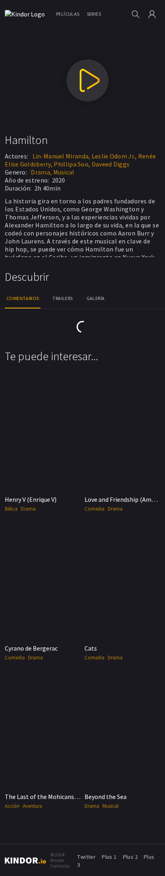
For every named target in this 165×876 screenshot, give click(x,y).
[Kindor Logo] (27, 14)
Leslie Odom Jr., (114, 156)
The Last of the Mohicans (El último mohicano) (69, 797)
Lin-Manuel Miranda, (61, 156)
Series (94, 14)
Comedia (95, 508)
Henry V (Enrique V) (30, 499)
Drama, (41, 172)
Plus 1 (109, 856)
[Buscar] (135, 14)
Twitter (86, 856)
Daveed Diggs (111, 164)
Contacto (59, 866)
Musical (63, 172)
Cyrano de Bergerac (31, 648)
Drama (28, 508)
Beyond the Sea (106, 797)
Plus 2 (130, 856)
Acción (12, 806)
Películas (68, 14)
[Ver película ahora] (87, 80)
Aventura (32, 806)
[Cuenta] (152, 14)
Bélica (11, 508)
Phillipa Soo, (72, 164)
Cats (91, 648)
